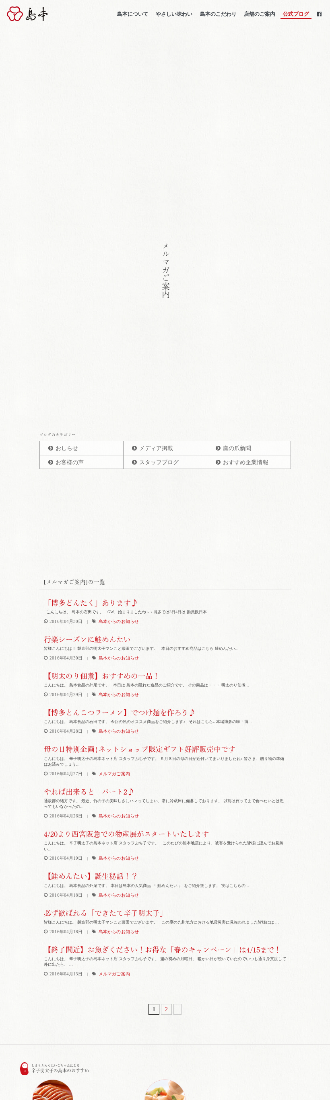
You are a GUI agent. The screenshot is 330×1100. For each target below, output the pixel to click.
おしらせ (67, 448)
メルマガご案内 (114, 774)
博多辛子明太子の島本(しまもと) (49, 13)
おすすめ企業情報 (245, 462)
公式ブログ (296, 14)
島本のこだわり (218, 14)
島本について (132, 14)
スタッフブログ (159, 462)
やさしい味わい (174, 14)
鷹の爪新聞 (237, 448)
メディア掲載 (156, 448)
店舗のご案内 (259, 14)
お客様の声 (70, 462)
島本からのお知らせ (119, 621)
